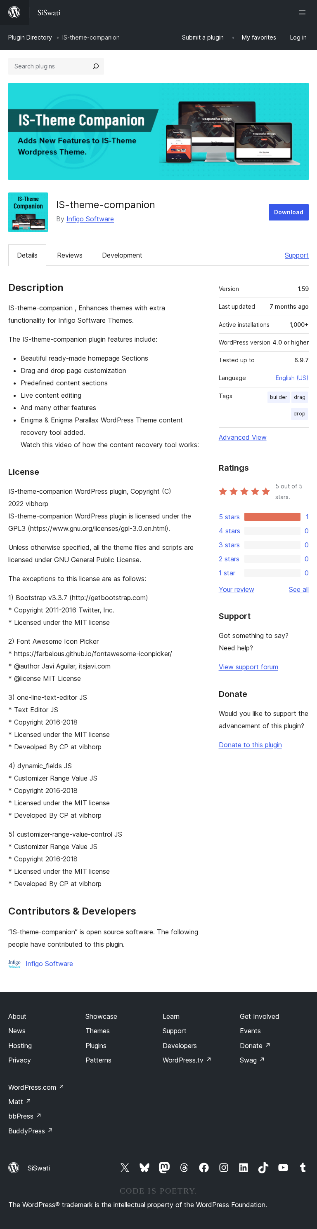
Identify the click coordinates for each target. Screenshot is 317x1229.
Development (122, 255)
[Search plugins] (96, 66)
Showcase (101, 1016)
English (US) (292, 377)
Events (250, 1031)
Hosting (20, 1045)
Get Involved (259, 1016)
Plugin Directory (30, 37)
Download (288, 212)
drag (299, 397)
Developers (180, 1045)
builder (278, 397)
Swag (252, 1060)
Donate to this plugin (250, 745)
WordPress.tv (187, 1060)
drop (299, 413)
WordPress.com (36, 1087)
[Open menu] (304, 12)
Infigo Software (90, 219)
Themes (97, 1031)
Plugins (95, 1045)
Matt (19, 1102)
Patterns (98, 1060)
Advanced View (243, 437)
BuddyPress (30, 1131)
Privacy (19, 1060)
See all (299, 589)
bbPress (25, 1116)
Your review (236, 589)
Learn (171, 1016)
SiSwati (39, 1168)
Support (297, 255)
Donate (255, 1045)
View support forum (248, 667)
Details (27, 255)
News (17, 1031)
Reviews (70, 255)
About (17, 1016)
